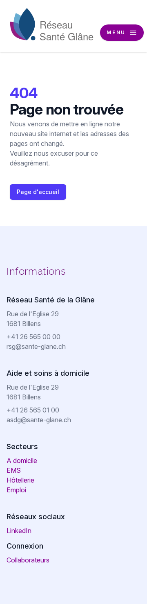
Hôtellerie (20, 480)
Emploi (16, 490)
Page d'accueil (38, 191)
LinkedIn (19, 531)
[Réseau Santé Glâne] (52, 24)
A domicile (22, 460)
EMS (14, 470)
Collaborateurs (28, 560)
